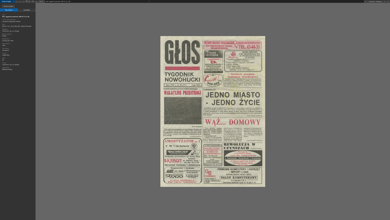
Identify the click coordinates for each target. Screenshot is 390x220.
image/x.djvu (5, 55)
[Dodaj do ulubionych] (23, 1)
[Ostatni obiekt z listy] (385, 1)
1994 (3, 45)
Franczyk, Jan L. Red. (8, 40)
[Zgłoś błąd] (36, 1)
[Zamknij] (388, 1)
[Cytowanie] (33, 1)
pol (3, 60)
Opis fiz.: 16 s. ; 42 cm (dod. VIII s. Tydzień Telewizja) (16, 26)
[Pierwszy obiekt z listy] (365, 1)
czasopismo (5, 50)
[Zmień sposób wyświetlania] (26, 1)
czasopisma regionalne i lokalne (11, 21)
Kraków (4, 36)
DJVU (41, 1)
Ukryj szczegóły (6, 1)
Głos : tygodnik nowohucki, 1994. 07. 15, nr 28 (15, 16)
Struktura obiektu (8, 6)
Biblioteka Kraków (7, 69)
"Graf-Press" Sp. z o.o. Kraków (10, 31)
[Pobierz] (16, 1)
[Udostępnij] (20, 1)
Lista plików (26, 10)
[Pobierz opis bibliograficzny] (29, 1)
